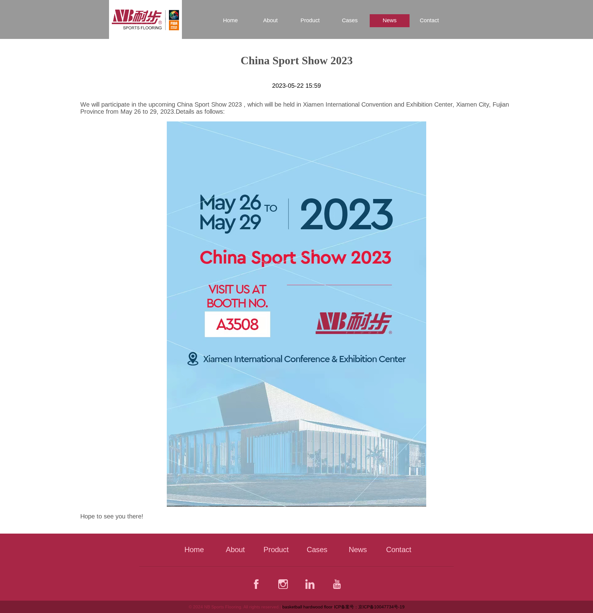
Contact (429, 20)
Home (230, 20)
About (270, 20)
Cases (350, 20)
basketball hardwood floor (307, 606)
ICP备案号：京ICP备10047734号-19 (369, 606)
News (390, 20)
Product (310, 20)
